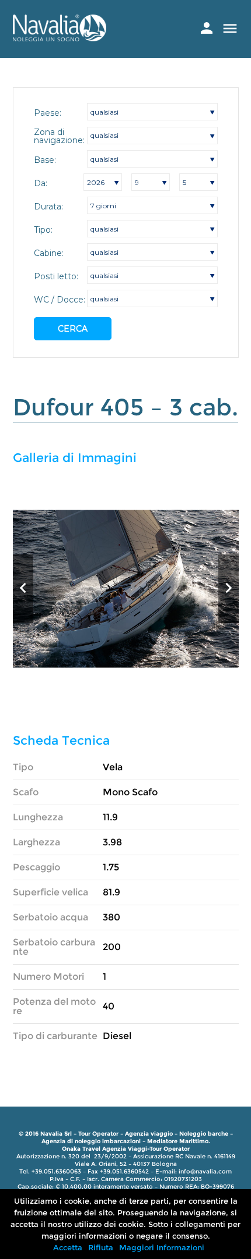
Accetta (67, 1247)
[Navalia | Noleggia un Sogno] (59, 38)
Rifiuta (100, 1247)
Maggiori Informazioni (161, 1247)
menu (230, 28)
